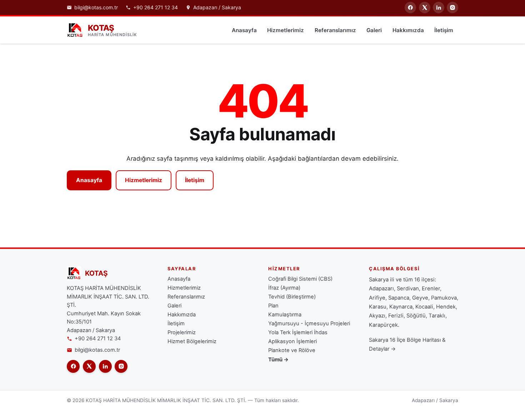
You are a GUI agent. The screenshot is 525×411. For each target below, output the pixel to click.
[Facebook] (410, 7)
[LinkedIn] (438, 7)
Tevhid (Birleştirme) (292, 297)
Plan (273, 305)
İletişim (443, 30)
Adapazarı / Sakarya (217, 7)
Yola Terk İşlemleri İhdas (298, 332)
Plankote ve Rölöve (291, 350)
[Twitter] (424, 7)
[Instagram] (452, 7)
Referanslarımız (335, 30)
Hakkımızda (408, 30)
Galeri (374, 30)
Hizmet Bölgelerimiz (192, 341)
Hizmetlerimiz (285, 30)
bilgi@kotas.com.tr (96, 7)
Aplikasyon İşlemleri (292, 341)
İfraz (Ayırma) (284, 288)
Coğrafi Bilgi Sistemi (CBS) (300, 279)
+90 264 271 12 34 (155, 7)
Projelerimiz (182, 332)
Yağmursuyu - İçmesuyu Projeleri (309, 323)
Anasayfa (244, 30)
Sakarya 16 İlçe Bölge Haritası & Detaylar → (407, 344)
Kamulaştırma (284, 314)
